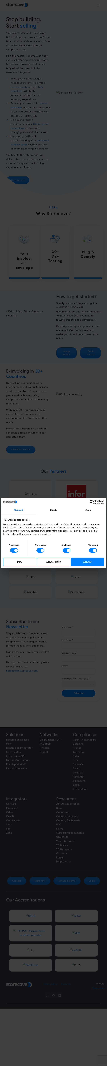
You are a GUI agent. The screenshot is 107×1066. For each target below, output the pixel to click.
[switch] (40, 550)
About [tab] (88, 510)
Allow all (87, 562)
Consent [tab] (18, 510)
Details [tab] (53, 510)
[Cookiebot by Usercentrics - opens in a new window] (91, 502)
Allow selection (53, 562)
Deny (19, 562)
